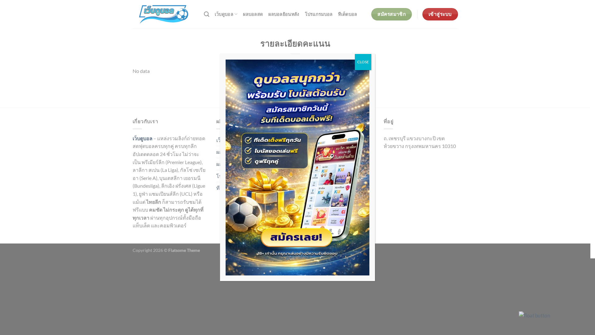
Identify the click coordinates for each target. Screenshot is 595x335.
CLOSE (363, 62)
